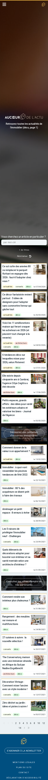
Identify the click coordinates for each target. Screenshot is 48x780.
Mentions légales (24, 762)
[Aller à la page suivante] (24, 728)
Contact (24, 773)
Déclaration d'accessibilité (24, 778)
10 (38, 723)
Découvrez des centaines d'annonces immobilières (24, 434)
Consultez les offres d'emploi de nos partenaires (24, 583)
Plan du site (24, 767)
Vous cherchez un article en (23, 236)
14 (20, 728)
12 (43, 723)
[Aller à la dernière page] (28, 728)
